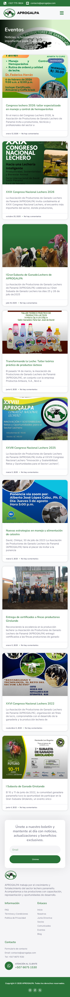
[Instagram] (30, 990)
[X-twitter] (40, 990)
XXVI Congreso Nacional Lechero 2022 (30, 703)
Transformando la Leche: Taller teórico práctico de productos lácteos (30, 363)
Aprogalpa (28, 13)
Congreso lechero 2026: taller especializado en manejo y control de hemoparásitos (33, 107)
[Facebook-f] (35, 990)
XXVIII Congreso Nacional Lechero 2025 (31, 448)
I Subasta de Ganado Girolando (25, 786)
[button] (62, 13)
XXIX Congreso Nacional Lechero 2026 (30, 192)
